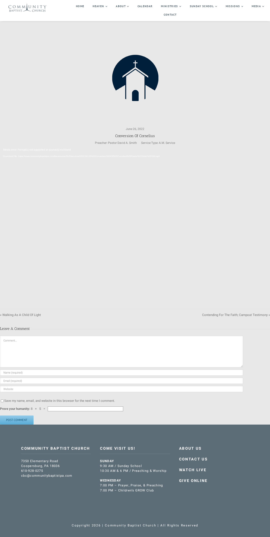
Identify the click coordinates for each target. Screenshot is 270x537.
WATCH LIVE (193, 470)
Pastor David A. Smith (122, 143)
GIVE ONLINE (193, 481)
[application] (135, 223)
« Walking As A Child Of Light (20, 315)
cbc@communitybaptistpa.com (46, 475)
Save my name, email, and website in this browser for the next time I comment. (59, 400)
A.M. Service (167, 143)
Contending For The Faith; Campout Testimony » (236, 315)
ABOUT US (190, 448)
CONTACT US (193, 459)
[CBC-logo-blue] (27, 4)
